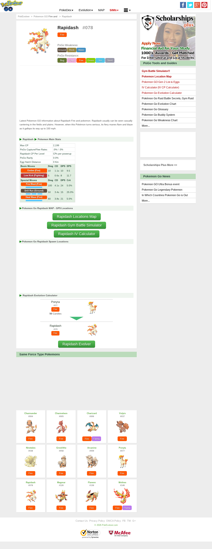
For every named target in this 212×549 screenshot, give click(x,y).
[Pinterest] (204, 4)
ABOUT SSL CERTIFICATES (90, 534)
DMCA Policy (113, 520)
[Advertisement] (76, 92)
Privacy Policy (97, 520)
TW (129, 520)
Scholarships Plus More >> (160, 165)
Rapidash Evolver (76, 344)
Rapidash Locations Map (76, 216)
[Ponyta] (91, 307)
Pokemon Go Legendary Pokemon (162, 189)
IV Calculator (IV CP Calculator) (160, 87)
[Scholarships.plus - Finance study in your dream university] (168, 37)
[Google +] (197, 4)
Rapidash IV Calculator (76, 234)
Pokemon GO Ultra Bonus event (160, 184)
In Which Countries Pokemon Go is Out (165, 195)
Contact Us (82, 520)
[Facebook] (183, 4)
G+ (134, 520)
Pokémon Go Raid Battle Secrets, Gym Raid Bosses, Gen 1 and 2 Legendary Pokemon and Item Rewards (168, 99)
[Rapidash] (91, 330)
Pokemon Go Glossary (155, 109)
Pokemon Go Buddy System (158, 114)
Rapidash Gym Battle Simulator (76, 225)
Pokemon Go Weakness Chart (159, 120)
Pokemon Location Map (157, 76)
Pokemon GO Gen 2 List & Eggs (161, 82)
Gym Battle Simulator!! (156, 71)
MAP (101, 10)
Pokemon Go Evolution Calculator (162, 92)
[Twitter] (190, 4)
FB (124, 520)
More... (146, 125)
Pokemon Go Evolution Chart (159, 103)
